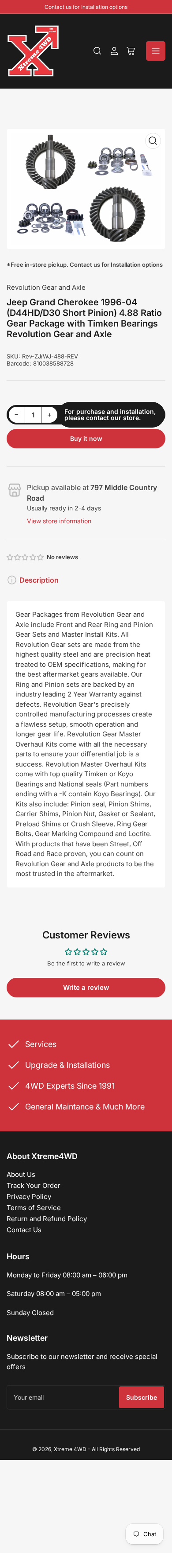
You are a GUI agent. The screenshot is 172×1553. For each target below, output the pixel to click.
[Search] (97, 51)
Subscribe (141, 1397)
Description (39, 580)
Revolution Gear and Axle (46, 287)
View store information (59, 521)
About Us (21, 1174)
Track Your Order (33, 1185)
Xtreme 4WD (70, 1449)
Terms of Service (34, 1207)
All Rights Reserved (116, 1449)
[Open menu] (155, 51)
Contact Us (24, 1230)
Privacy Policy (29, 1196)
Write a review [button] (86, 987)
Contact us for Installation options (86, 7)
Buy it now (86, 438)
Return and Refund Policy (47, 1218)
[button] (26, 557)
